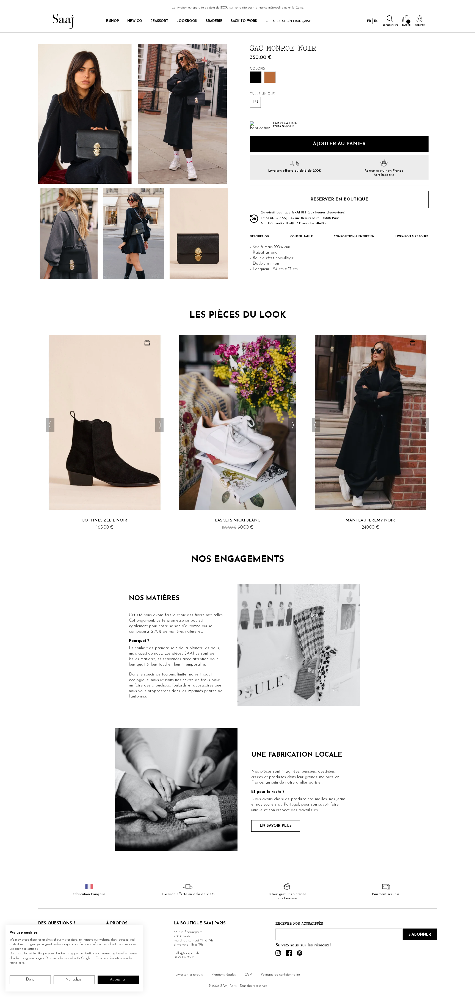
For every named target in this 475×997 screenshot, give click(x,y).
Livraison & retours (189, 974)
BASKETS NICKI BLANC (237, 520)
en (376, 21)
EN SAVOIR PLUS (276, 826)
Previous (50, 425)
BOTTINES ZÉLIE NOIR (104, 520)
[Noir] (255, 77)
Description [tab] (259, 237)
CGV (248, 974)
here (21, 963)
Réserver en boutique (339, 199)
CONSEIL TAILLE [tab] (301, 237)
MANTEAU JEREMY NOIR (370, 520)
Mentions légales (223, 974)
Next (159, 425)
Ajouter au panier (339, 144)
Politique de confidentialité (280, 974)
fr (369, 21)
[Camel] (270, 77)
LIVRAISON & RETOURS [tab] (412, 237)
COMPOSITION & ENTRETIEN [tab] (354, 237)
